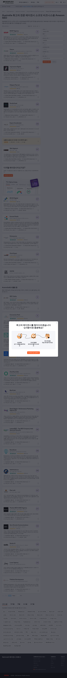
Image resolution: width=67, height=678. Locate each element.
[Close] (56, 323)
